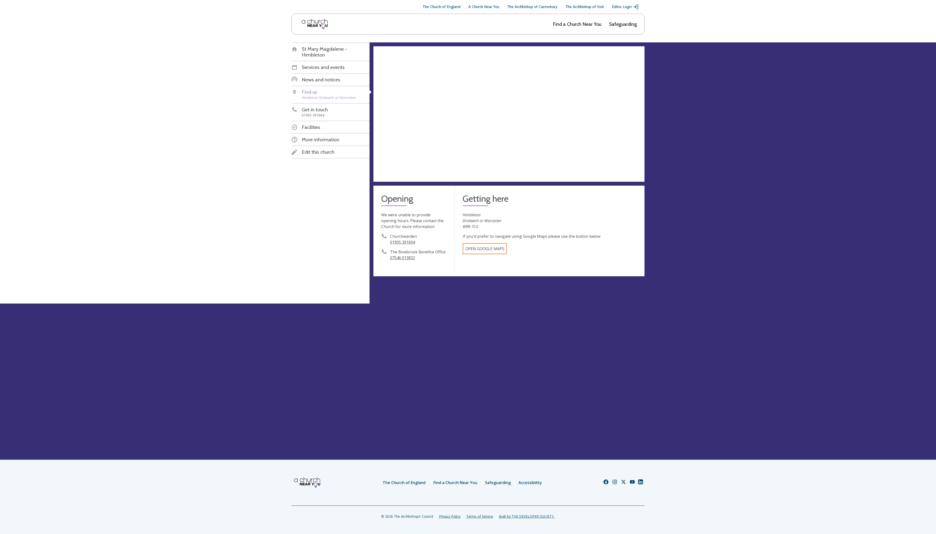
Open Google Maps (484, 248)
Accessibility (530, 482)
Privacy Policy (449, 516)
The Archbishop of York (584, 6)
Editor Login (622, 6)
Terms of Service (479, 516)
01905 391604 (402, 242)
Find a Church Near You (577, 24)
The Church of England (441, 6)
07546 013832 (402, 257)
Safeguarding (623, 24)
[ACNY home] (314, 24)
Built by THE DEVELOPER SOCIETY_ (527, 516)
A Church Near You (483, 6)
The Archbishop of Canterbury (532, 6)
